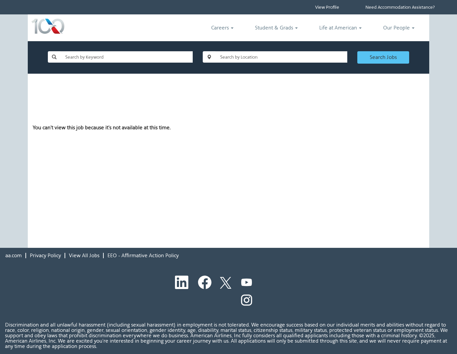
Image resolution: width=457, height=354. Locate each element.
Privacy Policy (45, 255)
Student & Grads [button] (274, 27)
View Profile (327, 7)
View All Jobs (84, 255)
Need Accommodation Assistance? (400, 7)
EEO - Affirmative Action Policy (143, 255)
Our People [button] (397, 27)
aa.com (13, 255)
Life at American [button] (338, 27)
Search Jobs (383, 57)
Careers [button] (220, 27)
